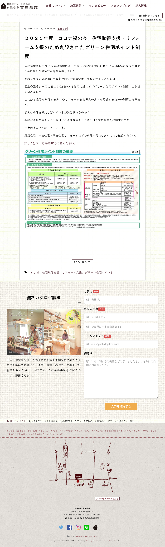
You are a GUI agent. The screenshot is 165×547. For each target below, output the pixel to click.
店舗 (35, 431)
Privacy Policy (92, 541)
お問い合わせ (42, 434)
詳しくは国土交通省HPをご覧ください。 (50, 143)
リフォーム (43, 431)
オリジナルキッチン (132, 431)
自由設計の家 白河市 (113, 431)
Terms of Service (108, 541)
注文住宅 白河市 (14, 434)
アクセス (78, 431)
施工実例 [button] (76, 5)
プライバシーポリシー (58, 434)
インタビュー (97, 5)
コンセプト (21, 431)
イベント (54, 431)
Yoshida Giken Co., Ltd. (86, 536)
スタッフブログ (121, 5)
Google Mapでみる (109, 499)
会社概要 (10, 431)
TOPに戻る (81, 262)
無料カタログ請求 (28, 434)
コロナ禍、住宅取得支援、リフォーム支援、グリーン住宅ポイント (70, 272)
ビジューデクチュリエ (93, 431)
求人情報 (141, 5)
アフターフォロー (150, 431)
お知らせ (62, 29)
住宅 (29, 431)
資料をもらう (150, 15)
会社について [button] (55, 5)
